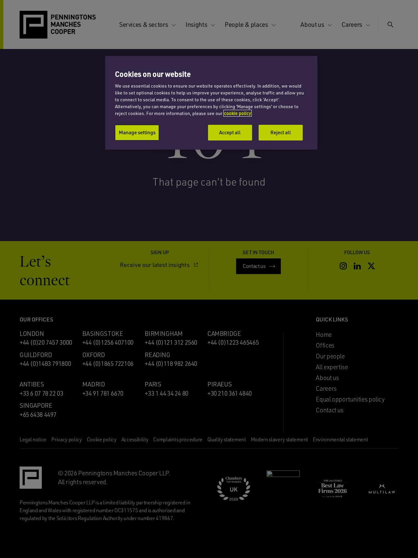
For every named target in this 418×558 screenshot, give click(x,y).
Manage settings (137, 132)
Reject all (280, 132)
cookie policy (237, 113)
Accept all (230, 132)
